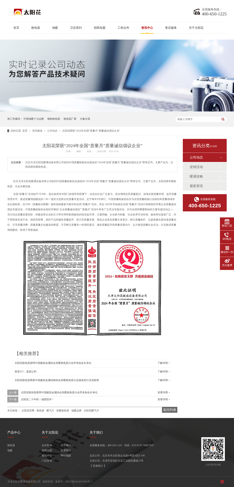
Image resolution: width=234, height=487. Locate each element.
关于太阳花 (196, 27)
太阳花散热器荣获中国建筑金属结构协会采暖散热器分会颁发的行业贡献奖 (57, 380)
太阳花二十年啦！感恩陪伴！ (37, 399)
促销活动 (196, 167)
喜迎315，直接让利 (25, 371)
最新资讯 (196, 186)
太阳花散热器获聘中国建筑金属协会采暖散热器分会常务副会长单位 (53, 363)
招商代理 (47, 450)
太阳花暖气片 (91, 410)
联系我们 (66, 450)
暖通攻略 (196, 176)
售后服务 (171, 27)
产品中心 (13, 432)
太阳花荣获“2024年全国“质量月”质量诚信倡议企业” (91, 130)
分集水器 (85, 118)
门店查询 (47, 460)
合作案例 (47, 445)
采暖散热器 (62, 410)
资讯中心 (147, 27)
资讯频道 (37, 130)
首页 (16, 27)
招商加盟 (99, 27)
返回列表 (169, 410)
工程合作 (123, 27)
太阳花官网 (28, 410)
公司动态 (52, 130)
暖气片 (50, 410)
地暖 (55, 27)
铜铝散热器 (53, 118)
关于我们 (66, 445)
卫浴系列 (76, 27)
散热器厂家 (70, 118)
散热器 (35, 27)
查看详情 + (164, 392)
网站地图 (66, 455)
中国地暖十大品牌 (33, 118)
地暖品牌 (76, 410)
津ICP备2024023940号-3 (78, 481)
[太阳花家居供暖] (53, 16)
